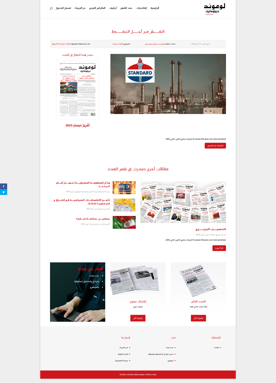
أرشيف (113, 8)
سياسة (115, 44)
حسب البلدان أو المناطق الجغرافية (160, 354)
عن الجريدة (80, 8)
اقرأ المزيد (219, 248)
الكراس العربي (97, 8)
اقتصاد (120, 44)
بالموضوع (94, 287)
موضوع (170, 360)
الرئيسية (155, 8)
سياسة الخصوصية (121, 360)
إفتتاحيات (141, 8)
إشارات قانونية (123, 354)
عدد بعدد (94, 275)
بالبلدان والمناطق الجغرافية (86, 281)
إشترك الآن (138, 318)
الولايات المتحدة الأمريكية (61, 44)
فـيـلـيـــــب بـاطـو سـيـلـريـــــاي (154, 44)
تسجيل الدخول (63, 8)
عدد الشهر (126, 8)
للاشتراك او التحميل (215, 145)
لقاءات (216, 347)
